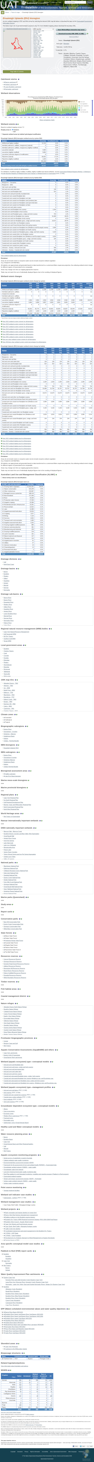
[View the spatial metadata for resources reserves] (21, 956)
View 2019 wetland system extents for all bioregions (17, 324)
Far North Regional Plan (11, 800)
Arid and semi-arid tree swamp (13, 1074)
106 (46, 1407)
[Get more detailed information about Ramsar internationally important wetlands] (40, 821)
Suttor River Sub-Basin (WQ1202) (15, 1331)
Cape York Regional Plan (11, 798)
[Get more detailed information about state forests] (13, 933)
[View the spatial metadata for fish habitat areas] (20, 989)
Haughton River (8, 609)
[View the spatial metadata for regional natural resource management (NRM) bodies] (51, 629)
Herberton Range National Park (13, 891)
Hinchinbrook (8, 665)
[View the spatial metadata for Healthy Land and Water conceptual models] (42, 1127)
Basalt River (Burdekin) (13, 1291)
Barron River (7, 597)
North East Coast (9, 564)
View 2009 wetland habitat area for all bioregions (16, 448)
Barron (6, 571)
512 (29, 1409)
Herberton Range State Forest (14, 940)
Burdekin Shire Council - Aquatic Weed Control (19, 1222)
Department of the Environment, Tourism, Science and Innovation (59, 8)
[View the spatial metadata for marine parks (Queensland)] (28, 897)
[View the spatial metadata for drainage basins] (18, 569)
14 (20, 1402)
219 (51, 1387)
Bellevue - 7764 (36, 36)
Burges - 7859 (36, 41)
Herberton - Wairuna (10, 734)
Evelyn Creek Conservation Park (13, 924)
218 (20, 1387)
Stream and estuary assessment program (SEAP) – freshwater (22, 1179)
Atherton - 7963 (36, 32)
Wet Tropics (7, 1045)
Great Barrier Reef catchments (13, 1057)
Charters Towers (9, 651)
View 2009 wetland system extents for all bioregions (17, 331)
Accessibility (45, 1451)
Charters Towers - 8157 (38, 47)
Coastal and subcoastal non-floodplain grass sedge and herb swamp (24, 1081)
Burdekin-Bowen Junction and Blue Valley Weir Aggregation (21, 834)
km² (14, 131)
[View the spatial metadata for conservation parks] (21, 919)
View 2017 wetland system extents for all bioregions (17, 326)
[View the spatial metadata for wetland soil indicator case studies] (35, 1195)
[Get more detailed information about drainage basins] (16, 569)
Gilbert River (7, 607)
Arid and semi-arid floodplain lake (13, 1065)
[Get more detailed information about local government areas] (23, 645)
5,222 (50, 1409)
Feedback (81, 1451)
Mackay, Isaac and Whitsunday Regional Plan (17, 804)
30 (37, 1396)
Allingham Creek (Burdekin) (14, 1289)
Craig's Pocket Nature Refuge (13, 1014)
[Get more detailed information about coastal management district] (27, 996)
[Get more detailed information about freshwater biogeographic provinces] (34, 1038)
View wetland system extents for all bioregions (15, 169)
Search (89, 2)
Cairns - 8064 (36, 44)
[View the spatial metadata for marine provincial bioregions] (27, 788)
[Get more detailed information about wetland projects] (17, 1209)
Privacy (26, 1451)
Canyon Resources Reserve (12, 959)
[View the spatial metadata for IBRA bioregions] (18, 745)
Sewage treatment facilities (12, 1190)
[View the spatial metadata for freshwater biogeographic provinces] (36, 1038)
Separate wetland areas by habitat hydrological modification (21, 134)
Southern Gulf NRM (9, 638)
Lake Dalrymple (8, 843)
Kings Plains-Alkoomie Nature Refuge (15, 1032)
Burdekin (6, 574)
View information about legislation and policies (14, 1366)
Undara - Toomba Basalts (11, 741)
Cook (5, 653)
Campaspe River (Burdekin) (14, 1303)
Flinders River (8, 604)
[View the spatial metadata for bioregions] (87, 33)
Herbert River (8, 611)
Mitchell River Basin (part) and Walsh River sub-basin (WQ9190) (24, 1324)
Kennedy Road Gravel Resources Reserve (16, 964)
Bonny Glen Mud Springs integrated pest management (21, 1215)
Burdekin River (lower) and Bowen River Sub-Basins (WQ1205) (24, 1314)
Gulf (5, 562)
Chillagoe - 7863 (36, 48)
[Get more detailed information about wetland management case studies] (33, 1202)
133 (51, 1382)
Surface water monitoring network (14, 1183)
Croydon (6, 655)
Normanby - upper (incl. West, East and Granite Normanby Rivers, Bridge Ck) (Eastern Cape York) (35, 1284)
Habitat (4, 180)
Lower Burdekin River (10, 613)
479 (29, 1407)
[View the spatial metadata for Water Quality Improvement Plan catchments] (43, 1274)
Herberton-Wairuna (9, 760)
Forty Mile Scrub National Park (13, 882)
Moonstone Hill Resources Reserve (14, 968)
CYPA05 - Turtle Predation (13, 1235)
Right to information (35, 1451)
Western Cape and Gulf (11, 1043)
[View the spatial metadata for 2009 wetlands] (1, 331)
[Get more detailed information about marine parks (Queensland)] (26, 897)
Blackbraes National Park (11, 866)
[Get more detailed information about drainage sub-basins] (20, 594)
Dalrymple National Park (11, 873)
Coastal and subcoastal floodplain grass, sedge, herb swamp (22, 1076)
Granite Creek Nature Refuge (12, 1030)
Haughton (6, 581)
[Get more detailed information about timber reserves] (16, 982)
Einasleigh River (8, 602)
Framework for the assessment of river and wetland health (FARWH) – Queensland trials (30, 1165)
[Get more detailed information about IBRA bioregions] (16, 745)
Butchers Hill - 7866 (37, 43)
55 (20, 1391)
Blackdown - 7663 (37, 37)
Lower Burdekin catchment (13, 87)
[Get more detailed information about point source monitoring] (23, 1187)
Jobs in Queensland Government (58, 1451)
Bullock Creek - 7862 (38, 40)
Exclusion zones (8, 1113)
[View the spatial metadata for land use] (56, 475)
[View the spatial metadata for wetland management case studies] (34, 1202)
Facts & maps (15, 12)
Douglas (6, 658)
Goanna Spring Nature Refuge (13, 1027)
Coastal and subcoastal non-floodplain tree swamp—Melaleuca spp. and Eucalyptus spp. (30, 1083)
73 (37, 1384)
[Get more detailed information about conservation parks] (19, 919)
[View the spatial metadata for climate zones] (16, 714)
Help (59, 2)
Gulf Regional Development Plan (13, 802)
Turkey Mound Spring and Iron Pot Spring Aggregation (20, 854)
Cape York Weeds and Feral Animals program (19, 1224)
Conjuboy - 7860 (37, 54)
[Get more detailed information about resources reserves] (19, 956)
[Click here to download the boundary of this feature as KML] (4, 82)
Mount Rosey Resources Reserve (14, 970)
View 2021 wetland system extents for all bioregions (17, 321)
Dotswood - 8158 (37, 56)
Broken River (7, 729)
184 (20, 1405)
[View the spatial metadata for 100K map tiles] (17, 680)
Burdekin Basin (8, 1139)
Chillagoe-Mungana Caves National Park (16, 870)
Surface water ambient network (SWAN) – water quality (20, 1181)
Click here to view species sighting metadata (11, 1412)
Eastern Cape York (9, 1277)
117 (20, 1382)
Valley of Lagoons (9, 859)
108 (51, 1396)
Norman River (8, 618)
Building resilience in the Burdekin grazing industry (20, 1217)
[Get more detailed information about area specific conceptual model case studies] (41, 1244)
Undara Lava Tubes (9, 856)
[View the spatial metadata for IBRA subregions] (19, 752)
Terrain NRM (7, 641)
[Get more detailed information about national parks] (15, 863)
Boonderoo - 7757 (37, 39)
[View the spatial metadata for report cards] (13, 912)
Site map (46, 2)
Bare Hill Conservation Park (12, 922)
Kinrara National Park (10, 893)
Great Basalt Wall (9, 836)
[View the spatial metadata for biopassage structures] (24, 1353)
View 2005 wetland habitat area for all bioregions (16, 451)
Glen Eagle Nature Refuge (11, 1023)
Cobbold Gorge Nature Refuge (13, 1011)
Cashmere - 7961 (37, 45)
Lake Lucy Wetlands (10, 845)
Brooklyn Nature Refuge (11, 1009)
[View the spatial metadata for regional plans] (17, 795)
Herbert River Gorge (10, 838)
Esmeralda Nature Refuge (11, 1018)
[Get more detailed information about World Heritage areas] (21, 813)
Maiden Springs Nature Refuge (13, 1034)
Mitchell (6, 585)
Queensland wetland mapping (12, 1176)
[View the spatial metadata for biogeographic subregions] (27, 726)
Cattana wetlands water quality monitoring (16, 1160)
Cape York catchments (10, 1053)
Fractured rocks (8, 1118)
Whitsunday (7, 676)
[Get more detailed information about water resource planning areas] (29, 1134)
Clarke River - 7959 (37, 51)
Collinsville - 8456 (37, 52)
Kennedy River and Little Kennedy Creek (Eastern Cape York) (24, 1280)
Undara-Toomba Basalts (11, 766)
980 (20, 1380)
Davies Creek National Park (12, 877)
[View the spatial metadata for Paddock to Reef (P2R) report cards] (35, 1251)
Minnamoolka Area (9, 847)
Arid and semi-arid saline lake (12, 1071)
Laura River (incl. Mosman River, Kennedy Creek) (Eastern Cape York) (27, 1282)
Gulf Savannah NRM (10, 634)
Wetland (39, 1424)
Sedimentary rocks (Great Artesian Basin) (16, 1122)
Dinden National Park (10, 880)
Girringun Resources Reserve (13, 961)
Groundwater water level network (13, 1169)
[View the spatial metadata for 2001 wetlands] (1, 337)
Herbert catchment (10, 84)
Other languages (72, 1451)
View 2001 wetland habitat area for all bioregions (16, 454)
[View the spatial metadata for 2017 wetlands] (1, 326)
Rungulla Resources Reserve (12, 975)
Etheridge (6, 660)
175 (46, 1409)
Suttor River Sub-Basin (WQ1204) (15, 1333)
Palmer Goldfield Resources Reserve (15, 973)
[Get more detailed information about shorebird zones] (16, 1343)
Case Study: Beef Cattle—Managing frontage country (21, 1226)
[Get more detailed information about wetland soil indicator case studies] (33, 1195)
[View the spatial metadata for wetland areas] (18, 124)
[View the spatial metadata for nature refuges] (17, 1003)
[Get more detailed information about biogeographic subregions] (25, 726)
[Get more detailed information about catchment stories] (18, 79)
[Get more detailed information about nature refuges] (15, 1003)
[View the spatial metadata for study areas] (12, 904)
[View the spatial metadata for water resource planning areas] (31, 1134)
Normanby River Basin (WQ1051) (15, 1327)
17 (46, 1382)
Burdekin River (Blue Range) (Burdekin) (17, 1296)
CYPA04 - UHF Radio (11, 1233)
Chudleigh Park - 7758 (38, 50)
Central (6, 1041)
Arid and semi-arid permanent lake (14, 1069)
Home (7, 12)
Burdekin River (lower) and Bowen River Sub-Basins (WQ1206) (24, 1316)
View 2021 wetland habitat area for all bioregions (16, 438)
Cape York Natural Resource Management (16, 632)
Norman (6, 587)
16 (29, 1382)
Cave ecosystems (9, 1111)
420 (20, 1384)
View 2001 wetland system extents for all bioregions (17, 337)
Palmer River (8, 623)
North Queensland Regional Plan (13, 807)
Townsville (7, 674)
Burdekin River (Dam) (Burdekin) (15, 1298)
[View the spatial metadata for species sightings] (10, 1370)
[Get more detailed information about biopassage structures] (22, 1353)
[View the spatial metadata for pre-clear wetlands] (1, 339)
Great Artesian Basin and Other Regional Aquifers (18, 1144)
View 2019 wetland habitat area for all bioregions (16, 441)
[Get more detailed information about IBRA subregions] (17, 752)
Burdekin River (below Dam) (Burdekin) (17, 1293)
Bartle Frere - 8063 (37, 34)
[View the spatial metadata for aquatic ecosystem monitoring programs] (40, 1155)
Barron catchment (10, 82)
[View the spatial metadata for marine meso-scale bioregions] (28, 780)
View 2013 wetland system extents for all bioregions (17, 329)
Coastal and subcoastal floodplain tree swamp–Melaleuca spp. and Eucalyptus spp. (28, 1078)
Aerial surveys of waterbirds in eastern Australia (18, 1158)
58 (20, 1389)
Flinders (6, 576)
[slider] (92, 115)
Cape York (7, 1141)
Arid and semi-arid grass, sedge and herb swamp (18, 1067)
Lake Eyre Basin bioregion (13, 776)
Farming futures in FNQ (12, 1240)
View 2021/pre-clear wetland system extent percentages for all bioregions (24, 342)
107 (20, 1396)
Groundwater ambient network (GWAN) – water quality (20, 1167)
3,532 (19, 1407)
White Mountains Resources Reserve (15, 977)
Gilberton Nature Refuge (11, 1020)
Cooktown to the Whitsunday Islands (16, 1349)
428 (51, 1384)
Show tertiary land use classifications (14, 477)
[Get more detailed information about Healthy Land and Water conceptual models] (40, 1127)
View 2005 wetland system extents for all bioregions (17, 334)
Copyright (13, 1451)
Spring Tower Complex (10, 852)
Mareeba (6, 667)
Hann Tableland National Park (12, 889)
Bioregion (66, 43)
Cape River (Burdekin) (12, 1305)
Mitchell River (8, 616)
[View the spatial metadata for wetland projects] (19, 1209)
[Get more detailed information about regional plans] (15, 795)
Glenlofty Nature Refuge (11, 1025)
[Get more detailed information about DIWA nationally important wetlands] (34, 828)
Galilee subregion (10, 774)
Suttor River (7, 625)
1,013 (50, 1380)
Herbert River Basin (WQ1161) (14, 1322)
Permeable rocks (9, 1120)
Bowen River (7, 600)
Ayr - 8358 (35, 33)
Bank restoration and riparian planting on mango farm (21, 1212)
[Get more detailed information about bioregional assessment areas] (29, 771)
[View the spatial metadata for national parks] (17, 863)
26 (46, 1384)
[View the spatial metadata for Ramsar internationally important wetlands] (41, 821)
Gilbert (6, 578)
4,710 (19, 1409)
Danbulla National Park (10, 875)
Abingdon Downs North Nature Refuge (15, 1007)
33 (29, 1380)
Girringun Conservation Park (12, 926)
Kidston (6, 738)
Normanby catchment (11, 89)
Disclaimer (20, 1451)
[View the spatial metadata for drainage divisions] (20, 559)
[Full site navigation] (2, 12)
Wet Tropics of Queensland (12, 816)
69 (46, 1380)
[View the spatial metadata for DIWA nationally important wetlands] (35, 828)
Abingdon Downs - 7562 (38, 30)
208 (37, 1380)
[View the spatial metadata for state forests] (15, 933)
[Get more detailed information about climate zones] (15, 714)
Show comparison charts (47, 120)
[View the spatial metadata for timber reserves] (18, 982)
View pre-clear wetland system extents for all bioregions (19, 339)
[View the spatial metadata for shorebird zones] (18, 1343)
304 (37, 1407)
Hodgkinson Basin (9, 736)
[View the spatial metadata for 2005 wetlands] (1, 334)
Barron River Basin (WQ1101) (14, 1312)
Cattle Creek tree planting (12, 1229)
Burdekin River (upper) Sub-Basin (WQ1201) (18, 1318)
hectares (16, 130)
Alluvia (6, 1109)
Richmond (7, 669)
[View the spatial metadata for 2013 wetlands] (1, 329)
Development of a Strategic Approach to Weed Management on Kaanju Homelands (30, 1238)
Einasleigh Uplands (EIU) (11, 748)
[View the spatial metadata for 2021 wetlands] (1, 321)
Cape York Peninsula (11, 1346)
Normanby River (9, 620)
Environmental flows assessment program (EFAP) (19, 1162)
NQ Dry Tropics (8, 636)
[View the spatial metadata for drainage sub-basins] (22, 594)
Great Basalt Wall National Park (13, 886)
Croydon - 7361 (36, 55)
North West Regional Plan (11, 809)
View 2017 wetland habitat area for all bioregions (16, 443)
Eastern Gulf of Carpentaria (12, 1055)
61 (37, 1391)
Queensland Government (47, 1459)
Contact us (54, 2)
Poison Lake (7, 850)
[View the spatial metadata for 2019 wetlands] (1, 324)
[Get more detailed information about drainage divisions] (18, 559)
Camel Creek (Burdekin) (13, 1300)
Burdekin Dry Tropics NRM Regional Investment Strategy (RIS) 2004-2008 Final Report (31, 1219)
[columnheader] (13, 484)
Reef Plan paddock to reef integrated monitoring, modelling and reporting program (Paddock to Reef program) (36, 1174)
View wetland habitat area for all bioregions (13, 255)
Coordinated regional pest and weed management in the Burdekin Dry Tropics (28, 1231)
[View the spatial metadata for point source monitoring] (25, 1187)
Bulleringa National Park (11, 868)
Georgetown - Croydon (10, 731)
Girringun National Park (11, 884)
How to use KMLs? (74, 36)
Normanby (7, 590)
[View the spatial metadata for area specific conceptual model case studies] (43, 1244)
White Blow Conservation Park (13, 929)
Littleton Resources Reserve (12, 966)
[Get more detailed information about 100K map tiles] (15, 680)
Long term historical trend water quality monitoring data (20, 1172)
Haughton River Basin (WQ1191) (15, 1320)
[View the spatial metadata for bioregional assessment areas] (30, 771)
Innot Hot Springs (9, 840)
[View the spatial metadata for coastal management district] (29, 996)
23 (37, 1389)
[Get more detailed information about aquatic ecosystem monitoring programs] (38, 1155)
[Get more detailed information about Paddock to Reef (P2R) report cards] (33, 1251)
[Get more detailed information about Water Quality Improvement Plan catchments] (41, 1274)
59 (51, 1389)
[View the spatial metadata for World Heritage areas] (22, 813)
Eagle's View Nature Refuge (12, 1016)
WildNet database (30, 1414)
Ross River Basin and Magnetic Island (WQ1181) (20, 1329)
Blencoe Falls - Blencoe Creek (13, 831)
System (4, 141)
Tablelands (7, 671)
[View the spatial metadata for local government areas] (25, 645)
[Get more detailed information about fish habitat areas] (18, 989)
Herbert (6, 583)
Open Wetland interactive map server (71, 29)
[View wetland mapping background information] (16, 124)
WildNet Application (29, 1424)
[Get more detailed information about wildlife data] (8, 1370)
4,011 (50, 1407)
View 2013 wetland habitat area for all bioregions (16, 446)
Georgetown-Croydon (10, 757)
